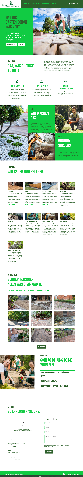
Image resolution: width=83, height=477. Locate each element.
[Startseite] (10, 4)
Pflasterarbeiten (32, 290)
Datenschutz (70, 474)
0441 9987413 (16, 452)
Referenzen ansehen (11, 44)
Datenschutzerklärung (48, 446)
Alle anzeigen (11, 290)
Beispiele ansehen (11, 204)
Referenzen (45, 4)
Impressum (76, 474)
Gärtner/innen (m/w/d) (50, 381)
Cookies (40, 476)
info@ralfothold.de (14, 453)
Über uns (26, 4)
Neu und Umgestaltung (21, 290)
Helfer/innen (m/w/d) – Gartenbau (54, 386)
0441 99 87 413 (75, 4)
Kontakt (54, 4)
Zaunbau (47, 290)
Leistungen (35, 4)
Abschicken (49, 451)
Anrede (46, 417)
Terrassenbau (40, 290)
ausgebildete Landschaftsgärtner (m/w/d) (55, 374)
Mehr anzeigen (41, 347)
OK (57, 476)
